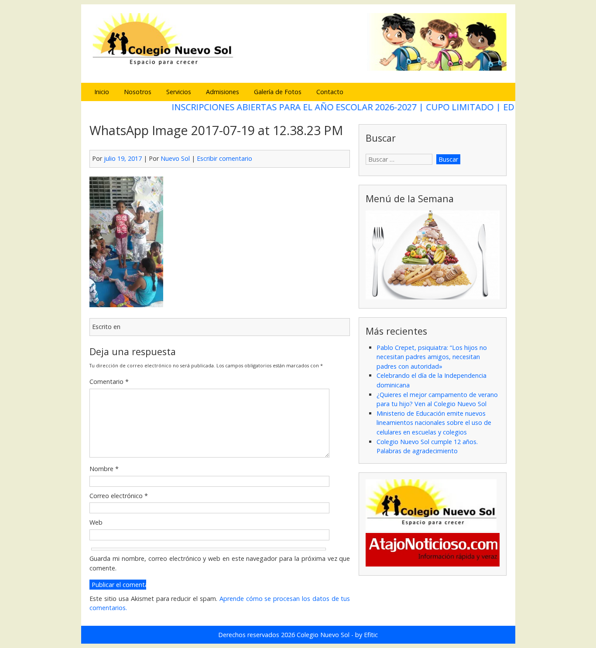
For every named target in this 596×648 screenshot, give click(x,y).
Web (96, 522)
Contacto (329, 92)
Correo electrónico (118, 496)
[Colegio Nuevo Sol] (297, 69)
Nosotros (137, 92)
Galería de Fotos (277, 92)
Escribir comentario (224, 158)
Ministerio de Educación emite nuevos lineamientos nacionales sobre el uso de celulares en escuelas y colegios (434, 422)
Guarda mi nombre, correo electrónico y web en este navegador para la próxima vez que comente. (219, 563)
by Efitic (366, 635)
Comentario (109, 381)
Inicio (101, 92)
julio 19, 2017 (123, 158)
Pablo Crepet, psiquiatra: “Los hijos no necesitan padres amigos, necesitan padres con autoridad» (432, 356)
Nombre (104, 469)
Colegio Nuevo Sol (323, 635)
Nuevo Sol (175, 158)
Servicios (178, 92)
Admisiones (222, 92)
